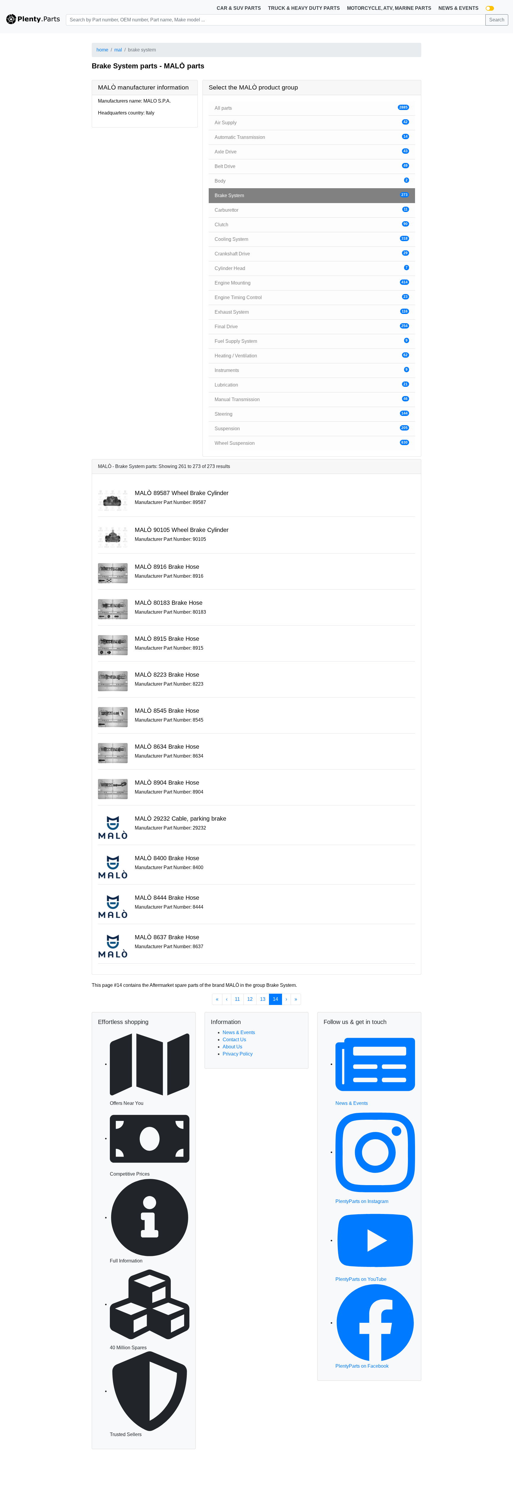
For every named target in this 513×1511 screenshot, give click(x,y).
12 (250, 999)
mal (118, 49)
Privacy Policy (238, 1053)
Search (496, 19)
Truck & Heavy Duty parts (304, 8)
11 (237, 999)
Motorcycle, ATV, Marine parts (389, 8)
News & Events (458, 8)
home (102, 49)
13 (262, 999)
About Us (232, 1046)
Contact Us (234, 1039)
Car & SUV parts (239, 8)
